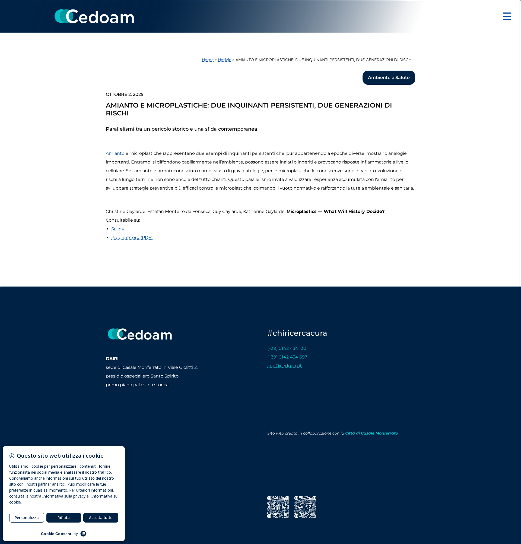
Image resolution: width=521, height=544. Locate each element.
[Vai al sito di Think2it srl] (305, 507)
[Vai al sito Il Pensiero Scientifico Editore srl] (278, 507)
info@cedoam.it (284, 365)
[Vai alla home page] (94, 16)
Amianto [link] (115, 153)
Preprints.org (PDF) (132, 237)
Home (208, 59)
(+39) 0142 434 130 (286, 348)
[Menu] (507, 16)
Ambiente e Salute (389, 77)
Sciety (117, 228)
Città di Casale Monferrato (371, 433)
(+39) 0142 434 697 (287, 357)
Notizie (224, 59)
